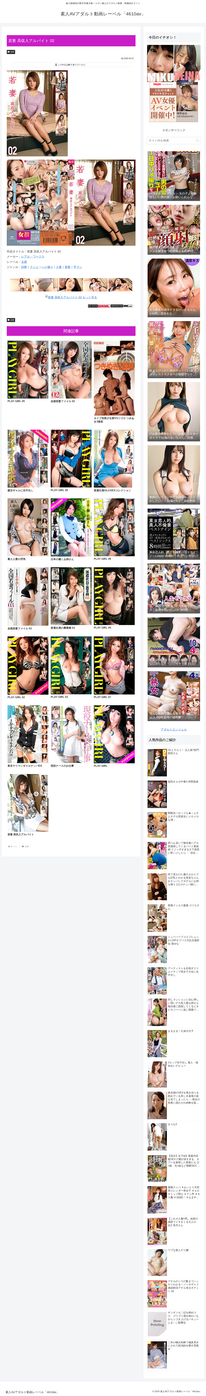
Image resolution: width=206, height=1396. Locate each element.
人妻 (59, 267)
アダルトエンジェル (174, 729)
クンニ (34, 267)
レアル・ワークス (32, 256)
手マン (77, 267)
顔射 (24, 267)
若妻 (67, 267)
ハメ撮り (47, 267)
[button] (197, 140)
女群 (12, 52)
